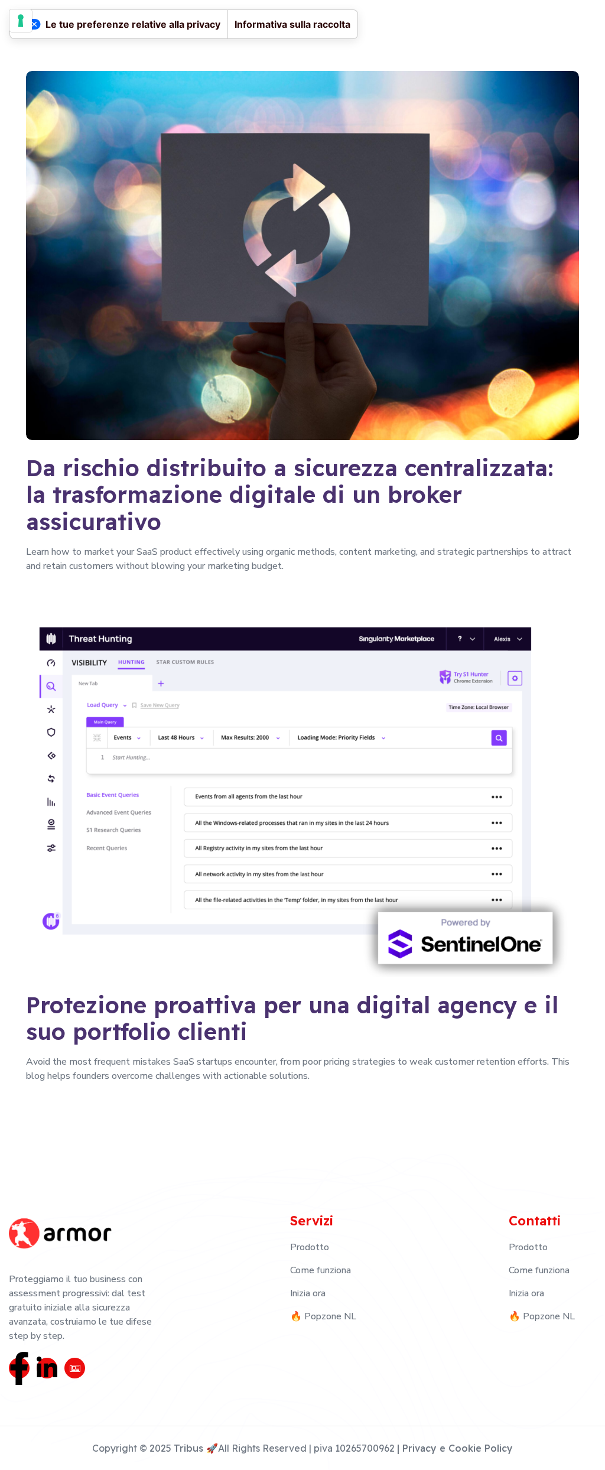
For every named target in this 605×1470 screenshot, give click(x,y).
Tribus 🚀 (196, 1448)
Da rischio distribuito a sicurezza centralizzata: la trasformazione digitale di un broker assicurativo (290, 495)
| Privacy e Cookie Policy (455, 1448)
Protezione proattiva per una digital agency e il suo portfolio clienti (292, 1019)
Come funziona (320, 1270)
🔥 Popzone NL (323, 1316)
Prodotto (309, 1247)
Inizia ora (308, 1293)
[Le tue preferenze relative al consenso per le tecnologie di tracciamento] (20, 20)
